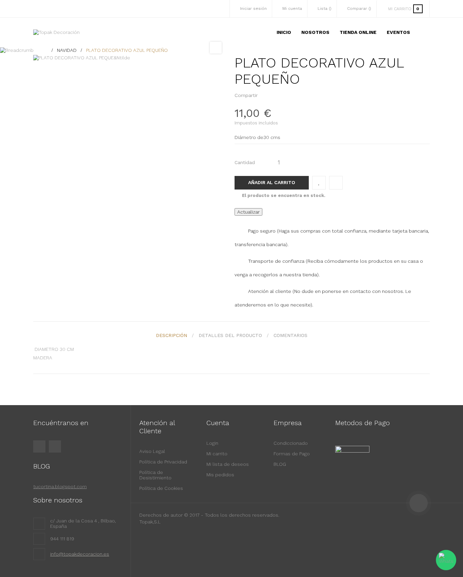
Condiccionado (291, 443)
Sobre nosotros (57, 500)
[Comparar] (336, 183)
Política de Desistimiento (155, 475)
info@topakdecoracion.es (79, 554)
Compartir (265, 95)
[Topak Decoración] (56, 32)
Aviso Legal (152, 451)
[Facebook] (39, 446)
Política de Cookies (161, 488)
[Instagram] (55, 446)
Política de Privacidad (163, 461)
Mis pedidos (220, 474)
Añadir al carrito (271, 182)
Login (212, 443)
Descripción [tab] (171, 335)
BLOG (280, 464)
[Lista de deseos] (319, 183)
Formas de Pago (292, 453)
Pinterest (275, 95)
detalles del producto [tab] (230, 335)
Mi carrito (216, 453)
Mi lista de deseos (227, 464)
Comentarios (290, 335)
